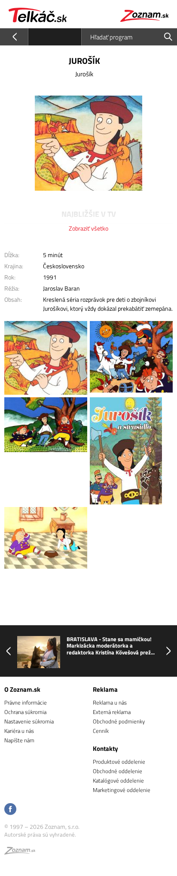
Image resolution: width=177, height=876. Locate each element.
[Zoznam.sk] (19, 852)
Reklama (105, 689)
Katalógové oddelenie (118, 780)
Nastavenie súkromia (29, 721)
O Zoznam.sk (22, 689)
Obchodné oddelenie (117, 771)
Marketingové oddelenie (121, 790)
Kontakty (105, 748)
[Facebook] (10, 810)
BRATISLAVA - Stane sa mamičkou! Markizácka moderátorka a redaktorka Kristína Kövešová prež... (111, 646)
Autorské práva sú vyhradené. (40, 834)
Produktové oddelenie (119, 761)
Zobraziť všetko (88, 228)
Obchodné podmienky (119, 721)
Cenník (101, 730)
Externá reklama (112, 712)
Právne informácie (25, 702)
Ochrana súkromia (25, 712)
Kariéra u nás (19, 730)
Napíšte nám (19, 740)
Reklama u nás (110, 702)
